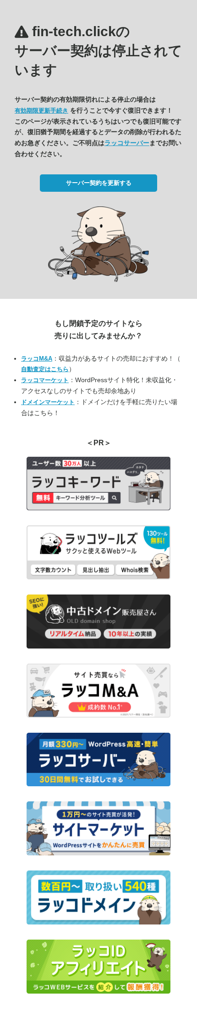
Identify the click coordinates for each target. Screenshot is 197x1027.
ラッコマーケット (45, 380)
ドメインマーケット (48, 402)
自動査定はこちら (45, 369)
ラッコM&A (36, 358)
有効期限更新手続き (41, 110)
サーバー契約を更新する (98, 182)
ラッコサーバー (126, 142)
